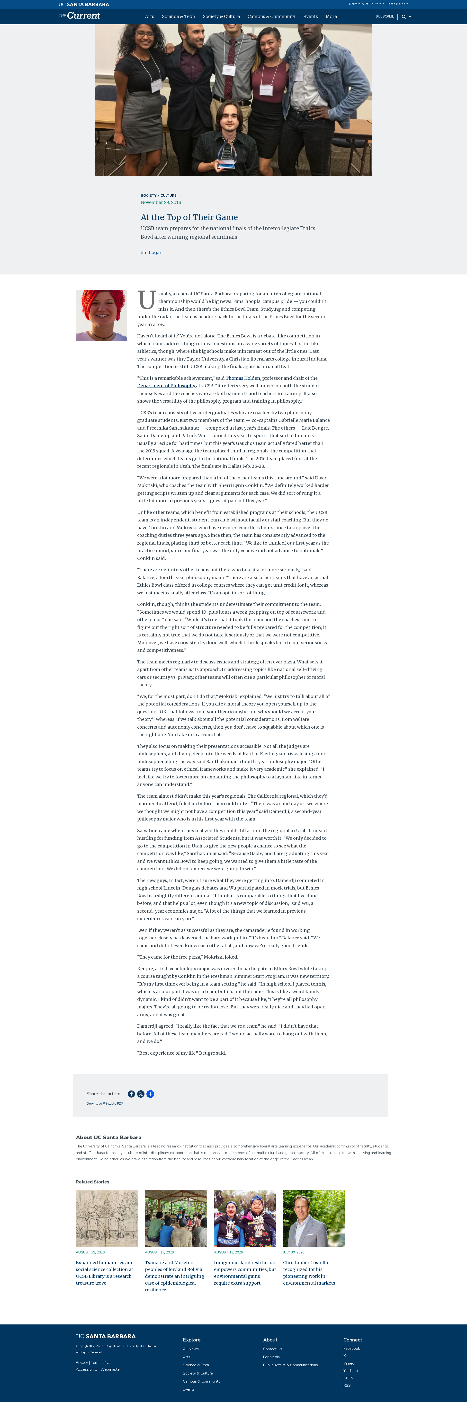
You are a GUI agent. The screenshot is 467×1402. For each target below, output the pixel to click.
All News (191, 1349)
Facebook (351, 1348)
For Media (271, 1357)
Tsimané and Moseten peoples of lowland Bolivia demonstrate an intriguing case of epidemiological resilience (174, 1276)
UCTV (348, 1378)
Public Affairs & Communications (290, 1365)
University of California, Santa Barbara (379, 4)
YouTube (350, 1370)
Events (310, 16)
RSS (347, 1385)
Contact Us (272, 1349)
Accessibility (87, 1369)
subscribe (385, 16)
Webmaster (110, 1369)
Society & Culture (221, 16)
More (331, 16)
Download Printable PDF (105, 1103)
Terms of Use (102, 1362)
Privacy (82, 1362)
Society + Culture (159, 195)
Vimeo (348, 1363)
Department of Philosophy (166, 385)
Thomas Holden (243, 378)
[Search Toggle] (407, 16)
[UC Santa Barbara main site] (83, 3)
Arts (149, 16)
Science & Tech (178, 16)
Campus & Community (272, 16)
